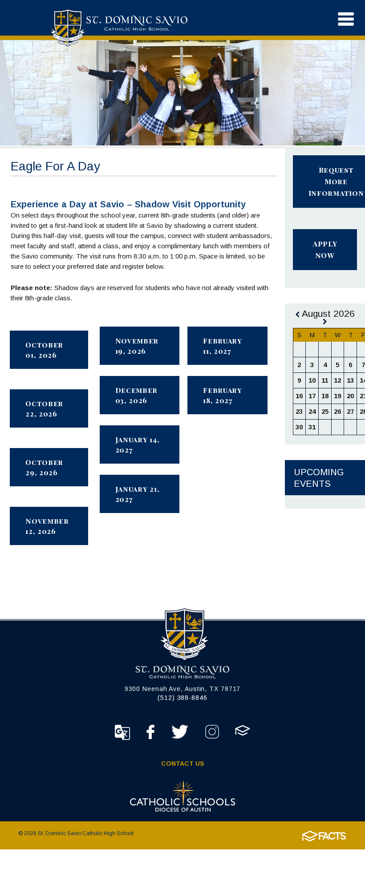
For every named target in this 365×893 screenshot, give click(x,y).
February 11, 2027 (222, 346)
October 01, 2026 (44, 350)
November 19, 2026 (137, 346)
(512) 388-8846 (182, 697)
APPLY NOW (324, 249)
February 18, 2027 (222, 395)
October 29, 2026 (44, 467)
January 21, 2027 (137, 494)
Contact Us (182, 763)
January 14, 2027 (137, 444)
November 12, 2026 (47, 526)
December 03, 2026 (136, 395)
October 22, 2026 (44, 408)
